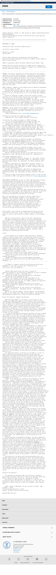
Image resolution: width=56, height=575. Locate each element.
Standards (4, 505)
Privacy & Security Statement (38, 562)
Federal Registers (10, 11)
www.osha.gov (16, 552)
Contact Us (4, 522)
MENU (48, 7)
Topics (3, 513)
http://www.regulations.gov (31, 113)
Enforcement (5, 509)
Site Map (15, 562)
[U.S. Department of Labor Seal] (7, 545)
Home (3, 11)
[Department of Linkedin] (46, 559)
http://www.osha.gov (40, 176)
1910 (14, 24)
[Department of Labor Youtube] (37, 559)
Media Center (5, 518)
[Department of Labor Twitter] (18, 559)
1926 (18, 24)
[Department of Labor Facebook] (9, 559)
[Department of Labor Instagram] (27, 559)
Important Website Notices (25, 562)
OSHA (5, 5)
